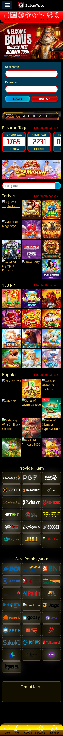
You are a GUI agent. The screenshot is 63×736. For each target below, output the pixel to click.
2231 (14, 141)
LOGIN (17, 99)
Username (12, 67)
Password (11, 82)
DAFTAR (44, 99)
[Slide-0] (31, 54)
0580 (39, 141)
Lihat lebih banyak (46, 128)
